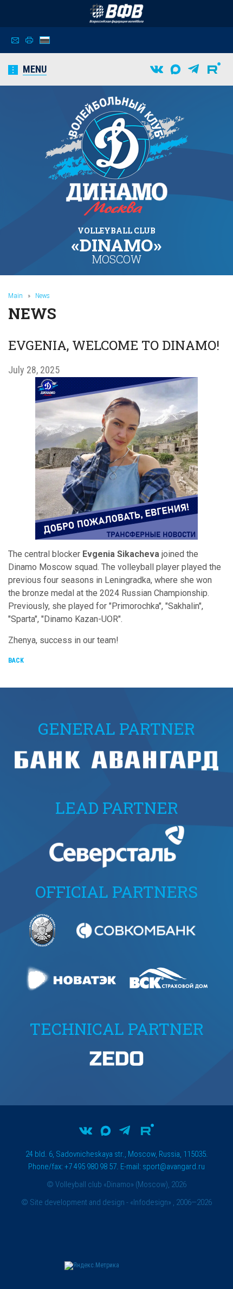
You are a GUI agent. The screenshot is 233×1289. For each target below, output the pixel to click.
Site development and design (77, 1202)
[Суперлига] (116, 13)
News (42, 296)
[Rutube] (214, 69)
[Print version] (29, 40)
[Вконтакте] (156, 69)
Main (15, 296)
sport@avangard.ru (174, 1166)
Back (16, 660)
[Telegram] (193, 69)
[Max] (175, 69)
